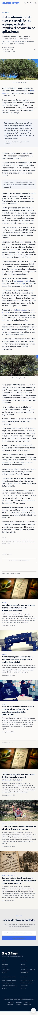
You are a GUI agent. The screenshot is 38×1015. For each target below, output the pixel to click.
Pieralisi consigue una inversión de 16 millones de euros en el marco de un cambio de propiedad (18, 659)
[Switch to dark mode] (27, 2)
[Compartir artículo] (34, 49)
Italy (3, 541)
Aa (14, 51)
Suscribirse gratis (19, 938)
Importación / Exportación (28, 969)
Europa (4, 602)
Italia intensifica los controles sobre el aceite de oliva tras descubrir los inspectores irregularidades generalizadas (18, 710)
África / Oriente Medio (10, 823)
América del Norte (8, 875)
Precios (23, 964)
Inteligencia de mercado (27, 980)
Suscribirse (19, 1002)
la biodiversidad (20, 310)
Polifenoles (5, 964)
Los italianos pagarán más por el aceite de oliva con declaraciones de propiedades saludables (18, 608)
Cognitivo (4, 972)
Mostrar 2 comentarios (20, 560)
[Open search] (24, 2)
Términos (18, 1004)
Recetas (4, 988)
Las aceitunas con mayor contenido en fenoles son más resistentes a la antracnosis (19, 184)
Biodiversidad (27, 540)
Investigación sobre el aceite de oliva (20, 541)
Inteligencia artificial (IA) (11, 540)
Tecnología (6, 543)
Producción (24, 967)
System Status (27, 1004)
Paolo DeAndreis (9, 47)
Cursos (22, 988)
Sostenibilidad (24, 972)
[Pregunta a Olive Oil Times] (33, 1010)
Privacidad (10, 1004)
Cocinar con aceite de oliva (9, 985)
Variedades (6, 12)
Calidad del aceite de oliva (9, 980)
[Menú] (35, 2)
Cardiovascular (6, 969)
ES (32, 2)
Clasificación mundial (26, 983)
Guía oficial (24, 985)
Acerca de (11, 1002)
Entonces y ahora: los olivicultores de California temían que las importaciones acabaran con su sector (19, 880)
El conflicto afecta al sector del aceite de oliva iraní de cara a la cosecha (19, 827)
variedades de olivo (22, 281)
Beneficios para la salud (8, 983)
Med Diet (4, 967)
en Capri (22, 283)
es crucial (5, 312)
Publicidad (27, 1002)
